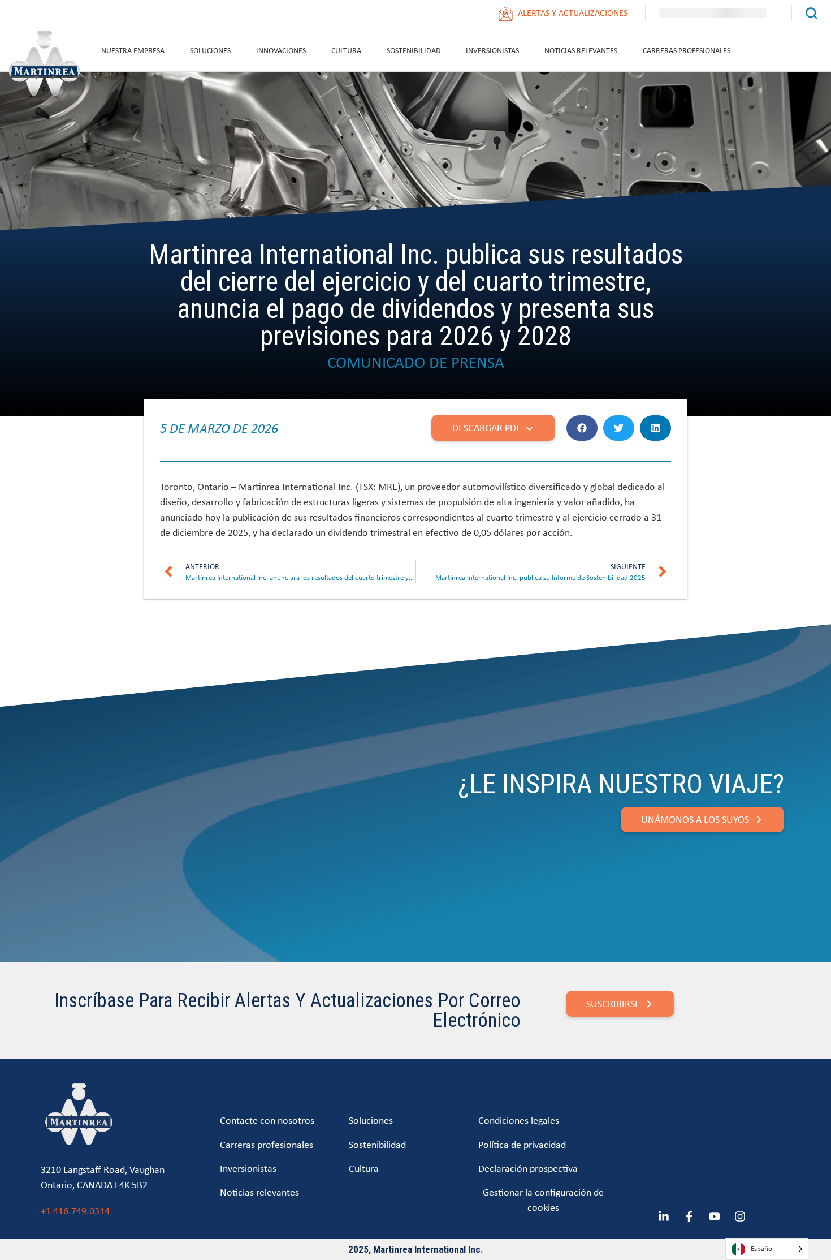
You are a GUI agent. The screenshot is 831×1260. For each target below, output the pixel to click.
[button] (582, 428)
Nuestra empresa (133, 50)
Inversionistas (492, 50)
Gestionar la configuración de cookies (543, 1199)
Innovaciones (281, 50)
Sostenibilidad (414, 50)
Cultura (346, 50)
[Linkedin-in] (663, 1216)
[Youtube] (714, 1216)
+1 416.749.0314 (75, 1210)
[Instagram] (740, 1216)
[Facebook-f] (689, 1216)
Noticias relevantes (580, 50)
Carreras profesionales (686, 50)
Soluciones (210, 50)
